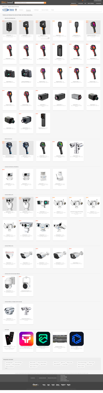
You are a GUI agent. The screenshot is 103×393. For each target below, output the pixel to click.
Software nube (63, 362)
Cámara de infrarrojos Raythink (42, 362)
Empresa (21, 10)
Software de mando (69, 362)
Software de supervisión (81, 364)
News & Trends (91, 3)
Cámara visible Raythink (18, 362)
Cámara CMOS (8, 364)
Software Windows (43, 364)
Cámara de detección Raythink (82, 362)
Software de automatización (10, 366)
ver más (6, 368)
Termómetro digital (65, 364)
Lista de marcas (62, 375)
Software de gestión (33, 362)
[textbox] (29, 3)
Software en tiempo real (33, 366)
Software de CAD (56, 362)
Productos (73, 3)
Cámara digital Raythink (9, 362)
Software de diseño (91, 362)
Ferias (52, 10)
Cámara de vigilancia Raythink (34, 364)
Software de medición (81, 366)
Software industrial (89, 364)
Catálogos (80, 3)
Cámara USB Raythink (57, 364)
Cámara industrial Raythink (16, 364)
